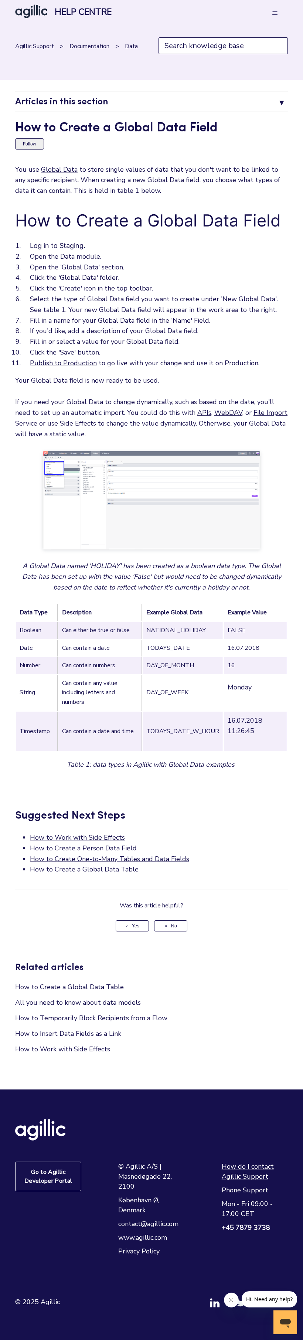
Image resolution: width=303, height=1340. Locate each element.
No (174, 925)
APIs (204, 412)
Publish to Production (63, 363)
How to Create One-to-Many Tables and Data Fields (109, 858)
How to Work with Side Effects (77, 837)
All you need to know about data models (78, 1002)
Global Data (59, 169)
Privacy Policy (139, 1251)
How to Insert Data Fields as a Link (68, 1033)
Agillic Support (34, 46)
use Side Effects (71, 423)
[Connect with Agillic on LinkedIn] (223, 1306)
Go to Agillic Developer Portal (48, 1176)
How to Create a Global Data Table (84, 869)
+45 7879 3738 (246, 1227)
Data (131, 46)
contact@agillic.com (148, 1223)
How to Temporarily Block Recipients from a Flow (91, 1018)
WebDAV (228, 412)
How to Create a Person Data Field (83, 848)
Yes (135, 925)
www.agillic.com (142, 1237)
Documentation (89, 46)
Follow (29, 144)
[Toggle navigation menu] (275, 13)
